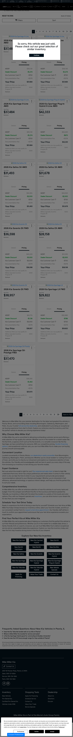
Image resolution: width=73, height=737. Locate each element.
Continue (36, 55)
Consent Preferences (15, 735)
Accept (52, 731)
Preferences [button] (61, 727)
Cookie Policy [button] (23, 727)
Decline (36, 731)
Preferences (20, 731)
